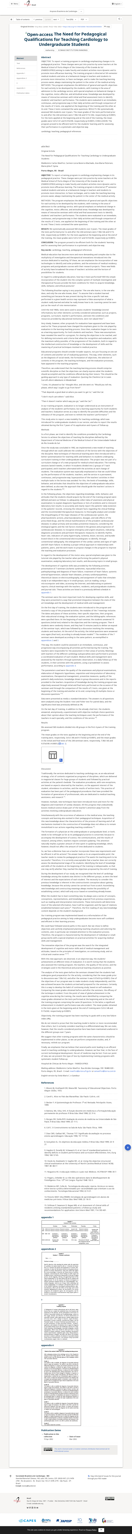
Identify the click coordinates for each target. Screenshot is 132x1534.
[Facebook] (35, 1508)
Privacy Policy (91, 1530)
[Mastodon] (30, 1508)
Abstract (20, 58)
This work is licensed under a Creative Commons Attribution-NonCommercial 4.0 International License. (81, 1450)
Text (18, 63)
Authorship (49, 50)
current (48, 19)
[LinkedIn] (32, 1508)
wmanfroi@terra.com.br (105, 1071)
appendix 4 (21, 88)
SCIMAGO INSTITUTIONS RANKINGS (73, 50)
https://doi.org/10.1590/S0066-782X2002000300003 (82, 27)
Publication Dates (23, 93)
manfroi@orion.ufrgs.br (80, 1071)
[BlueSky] (27, 1508)
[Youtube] (37, 1508)
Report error (129, 546)
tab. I (63, 743)
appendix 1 (21, 73)
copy (107, 26)
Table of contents (23, 19)
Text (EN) (69, 19)
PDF (82, 19)
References (21, 68)
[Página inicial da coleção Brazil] (17, 1503)
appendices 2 (22, 78)
